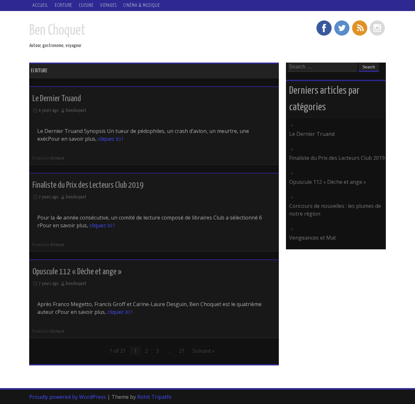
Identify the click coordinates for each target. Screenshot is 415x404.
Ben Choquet (57, 31)
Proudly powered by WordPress (67, 396)
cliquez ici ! (110, 138)
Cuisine (86, 5)
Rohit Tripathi (154, 396)
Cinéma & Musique (141, 5)
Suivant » (204, 350)
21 (181, 350)
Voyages (108, 5)
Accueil (40, 5)
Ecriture (63, 5)
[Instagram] (377, 34)
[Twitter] (341, 34)
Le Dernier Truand (56, 98)
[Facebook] (323, 34)
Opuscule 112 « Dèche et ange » (77, 271)
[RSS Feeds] (359, 34)
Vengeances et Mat (312, 237)
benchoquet (76, 110)
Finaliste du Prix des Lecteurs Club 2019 (88, 185)
